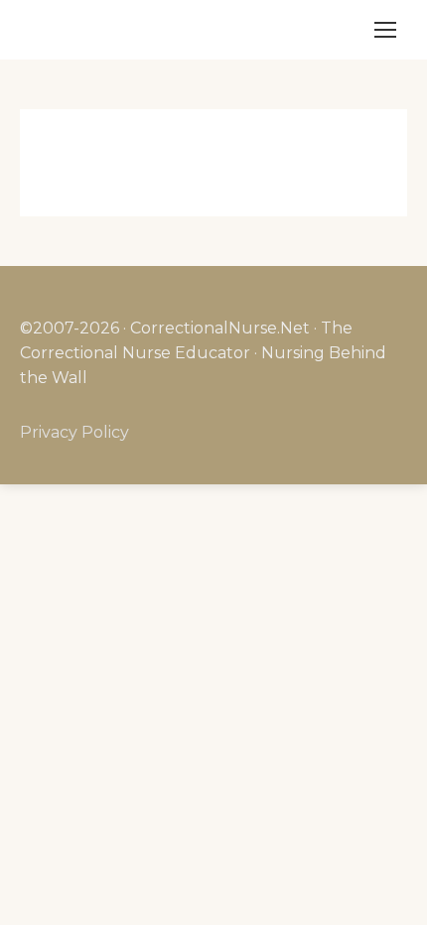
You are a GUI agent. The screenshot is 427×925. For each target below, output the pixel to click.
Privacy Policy (74, 432)
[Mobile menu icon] (385, 30)
